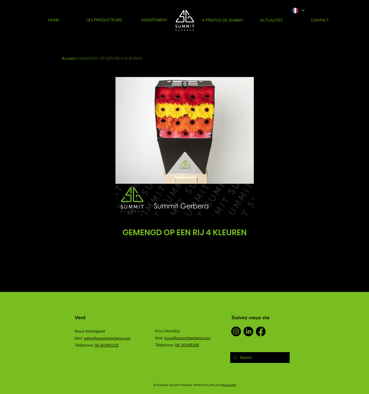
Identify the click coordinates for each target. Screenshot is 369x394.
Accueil (68, 58)
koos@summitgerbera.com (187, 338)
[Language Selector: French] (298, 10)
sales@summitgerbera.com (107, 338)
